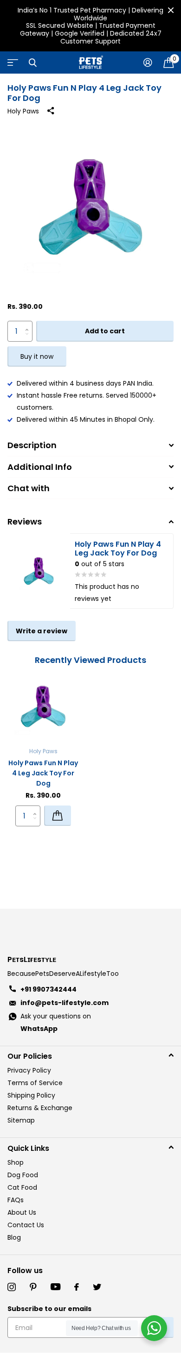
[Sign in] (147, 62)
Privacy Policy (29, 1070)
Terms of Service (35, 1082)
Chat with (28, 488)
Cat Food (22, 1187)
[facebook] (76, 1287)
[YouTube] (55, 1287)
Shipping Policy (31, 1095)
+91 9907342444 (48, 989)
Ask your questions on (55, 1022)
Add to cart (105, 331)
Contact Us (25, 1225)
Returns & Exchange (39, 1107)
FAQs (15, 1200)
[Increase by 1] (29, 323)
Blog (14, 1237)
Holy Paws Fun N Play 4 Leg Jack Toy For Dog (43, 773)
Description (32, 445)
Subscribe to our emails (49, 1308)
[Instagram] (11, 1287)
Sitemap (21, 1120)
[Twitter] (97, 1287)
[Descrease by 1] (29, 339)
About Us (21, 1212)
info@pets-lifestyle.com (64, 1002)
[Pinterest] (33, 1287)
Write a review (41, 631)
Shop (15, 1162)
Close (171, 10)
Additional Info (39, 467)
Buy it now (36, 356)
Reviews (24, 521)
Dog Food (22, 1175)
